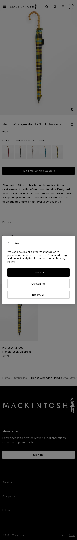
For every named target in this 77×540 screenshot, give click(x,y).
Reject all (38, 294)
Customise (38, 283)
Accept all (38, 272)
